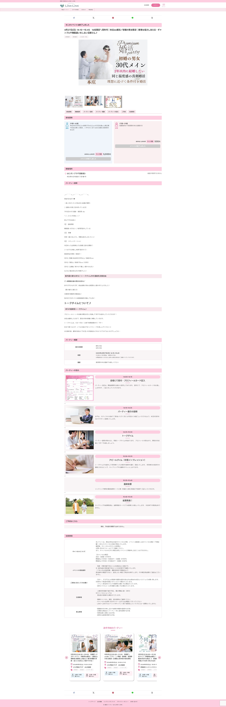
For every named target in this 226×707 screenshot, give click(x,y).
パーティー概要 (100, 112)
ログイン (156, 5)
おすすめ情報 (75, 10)
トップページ (92, 701)
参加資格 (69, 112)
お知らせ (83, 10)
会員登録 (146, 5)
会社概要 (99, 701)
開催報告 (91, 10)
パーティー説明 (88, 112)
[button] (74, 17)
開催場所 (77, 112)
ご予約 (124, 112)
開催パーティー (65, 10)
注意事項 (131, 112)
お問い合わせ (133, 701)
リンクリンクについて (109, 701)
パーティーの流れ (113, 112)
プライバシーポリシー (123, 701)
